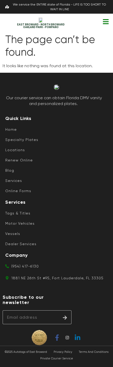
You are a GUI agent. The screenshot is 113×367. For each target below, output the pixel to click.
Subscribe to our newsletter (23, 300)
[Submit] (65, 317)
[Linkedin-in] (77, 337)
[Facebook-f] (57, 337)
